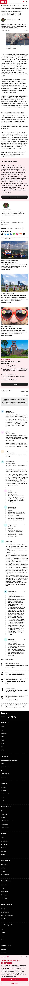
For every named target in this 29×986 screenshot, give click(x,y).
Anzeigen (3, 939)
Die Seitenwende (5, 794)
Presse (2, 800)
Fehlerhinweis (18, 228)
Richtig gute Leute (5, 773)
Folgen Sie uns (4, 716)
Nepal (2, 763)
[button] (27, 2)
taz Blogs (3, 908)
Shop (2, 936)
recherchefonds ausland (7, 821)
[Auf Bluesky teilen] (8, 234)
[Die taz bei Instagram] (15, 717)
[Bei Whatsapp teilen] (14, 234)
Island (2, 770)
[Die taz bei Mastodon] (9, 717)
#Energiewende (4, 224)
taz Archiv (3, 918)
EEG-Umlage (24, 134)
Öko (2, 730)
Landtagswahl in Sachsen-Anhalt (9, 760)
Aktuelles (3, 787)
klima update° (4, 844)
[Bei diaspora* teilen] (17, 234)
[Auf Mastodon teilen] (5, 234)
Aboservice (4, 953)
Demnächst (4, 885)
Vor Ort (3, 888)
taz (4, 713)
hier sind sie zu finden (21, 404)
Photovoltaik (4, 72)
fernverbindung (4, 841)
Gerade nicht (21, 957)
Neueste (22, 391)
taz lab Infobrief (5, 874)
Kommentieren (10, 228)
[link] (8, 5)
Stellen (2, 797)
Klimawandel (4, 777)
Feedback (3, 949)
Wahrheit (3, 750)
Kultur (2, 736)
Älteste (26, 391)
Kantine (3, 932)
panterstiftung (4, 824)
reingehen (3, 854)
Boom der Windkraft (20, 79)
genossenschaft (5, 814)
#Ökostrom (20, 222)
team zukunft (4, 864)
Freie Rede (3, 851)
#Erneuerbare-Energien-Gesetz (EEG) (9, 222)
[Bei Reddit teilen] (20, 234)
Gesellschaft (4, 733)
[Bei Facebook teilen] (11, 234)
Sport (2, 740)
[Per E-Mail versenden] (2, 234)
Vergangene (4, 895)
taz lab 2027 (4, 898)
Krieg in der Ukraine (6, 767)
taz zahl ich (3, 817)
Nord (2, 746)
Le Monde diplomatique (7, 915)
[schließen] (26, 957)
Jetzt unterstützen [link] (14, 197)
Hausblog (3, 790)
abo (2, 811)
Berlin (2, 743)
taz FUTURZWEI (5, 912)
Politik (2, 726)
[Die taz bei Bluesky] (12, 717)
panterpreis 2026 (5, 827)
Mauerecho (4, 847)
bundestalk (3, 837)
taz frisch (3, 868)
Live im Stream (4, 891)
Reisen (2, 929)
